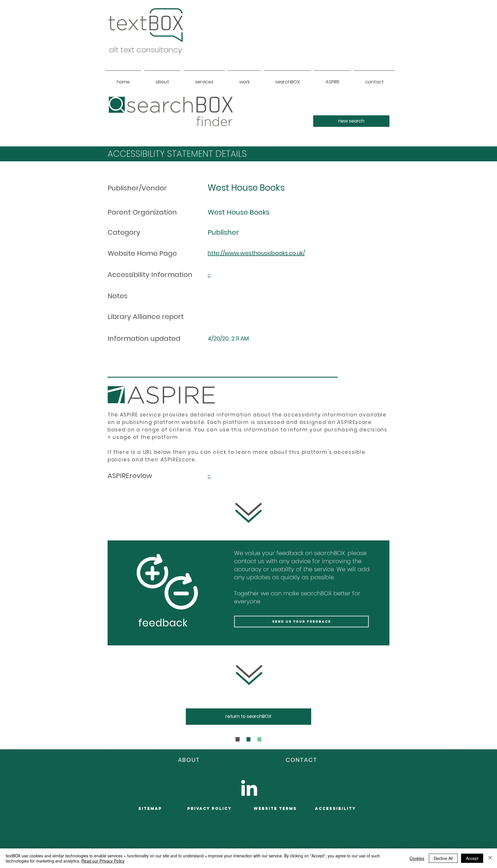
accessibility (335, 808)
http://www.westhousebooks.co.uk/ (256, 253)
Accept (472, 858)
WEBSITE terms (275, 808)
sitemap (150, 808)
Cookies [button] (417, 858)
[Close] (490, 858)
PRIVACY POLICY (209, 808)
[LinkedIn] (249, 787)
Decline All (443, 858)
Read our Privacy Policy (103, 861)
